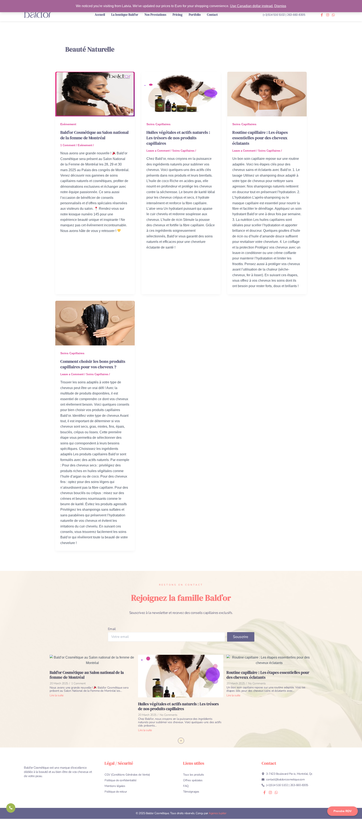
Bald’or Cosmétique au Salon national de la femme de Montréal (94, 135)
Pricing (177, 14)
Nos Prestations (155, 14)
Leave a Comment (158, 150)
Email (112, 629)
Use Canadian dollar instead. (251, 6)
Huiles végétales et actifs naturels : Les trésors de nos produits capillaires (178, 137)
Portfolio (195, 14)
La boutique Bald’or (124, 14)
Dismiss (280, 6)
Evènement (68, 124)
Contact (212, 14)
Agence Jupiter (217, 813)
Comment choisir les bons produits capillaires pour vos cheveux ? (92, 364)
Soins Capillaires (158, 124)
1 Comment (67, 145)
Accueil (100, 14)
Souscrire (240, 636)
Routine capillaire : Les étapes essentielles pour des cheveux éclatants (260, 137)
